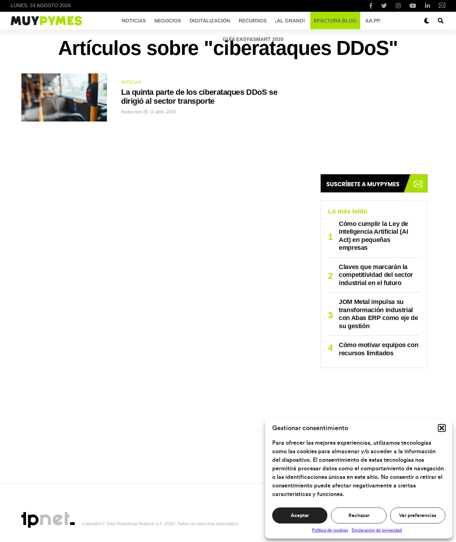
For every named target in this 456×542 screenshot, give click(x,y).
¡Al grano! (290, 21)
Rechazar (358, 515)
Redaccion (131, 111)
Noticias (134, 21)
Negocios (167, 21)
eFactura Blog (335, 21)
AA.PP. (373, 21)
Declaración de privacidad (377, 530)
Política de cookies (330, 530)
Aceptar (300, 515)
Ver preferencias (417, 515)
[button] (441, 428)
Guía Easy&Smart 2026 (253, 39)
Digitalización (210, 21)
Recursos (252, 21)
